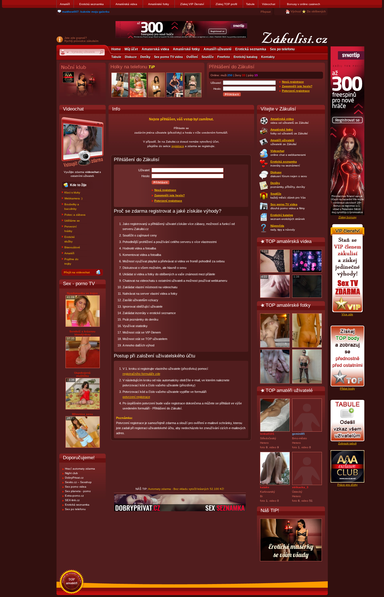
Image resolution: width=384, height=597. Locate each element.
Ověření (192, 56)
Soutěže (208, 56)
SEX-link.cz (72, 500)
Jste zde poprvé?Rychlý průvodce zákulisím (81, 39)
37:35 (70, 338)
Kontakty (268, 56)
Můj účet (131, 49)
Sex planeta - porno (78, 491)
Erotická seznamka (91, 4)
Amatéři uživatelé (218, 49)
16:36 (70, 379)
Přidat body (347, 388)
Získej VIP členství (192, 4)
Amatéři (65, 4)
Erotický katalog (245, 56)
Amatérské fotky (158, 4)
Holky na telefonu (132, 66)
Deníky (145, 56)
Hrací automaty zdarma (80, 468)
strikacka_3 (300, 487)
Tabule (250, 4)
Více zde (347, 314)
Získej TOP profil (226, 4)
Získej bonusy (347, 217)
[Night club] (82, 83)
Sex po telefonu (282, 49)
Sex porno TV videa (168, 56)
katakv (264, 487)
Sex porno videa (75, 486)
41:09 (70, 297)
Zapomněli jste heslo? (297, 86)
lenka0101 (267, 433)
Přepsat (266, 11)
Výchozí (296, 11)
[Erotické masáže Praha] (291, 540)
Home (116, 49)
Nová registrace (293, 81)
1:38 (296, 276)
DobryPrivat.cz (74, 477)
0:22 (264, 251)
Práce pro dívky (347, 484)
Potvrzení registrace (296, 90)
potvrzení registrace (136, 396)
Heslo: (217, 88)
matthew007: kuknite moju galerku (85, 11)
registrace (177, 146)
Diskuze (131, 56)
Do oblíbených (316, 11)
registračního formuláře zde (141, 373)
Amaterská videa (155, 49)
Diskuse (276, 172)
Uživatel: (216, 82)
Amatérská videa (126, 4)
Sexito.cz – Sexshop (78, 482)
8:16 (296, 251)
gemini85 (298, 433)
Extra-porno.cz (74, 495)
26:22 (70, 418)
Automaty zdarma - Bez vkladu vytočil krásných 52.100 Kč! (186, 488)
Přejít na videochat (77, 272)
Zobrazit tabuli (347, 443)
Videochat (268, 4)
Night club (71, 473)
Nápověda (277, 225)
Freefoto (223, 56)
